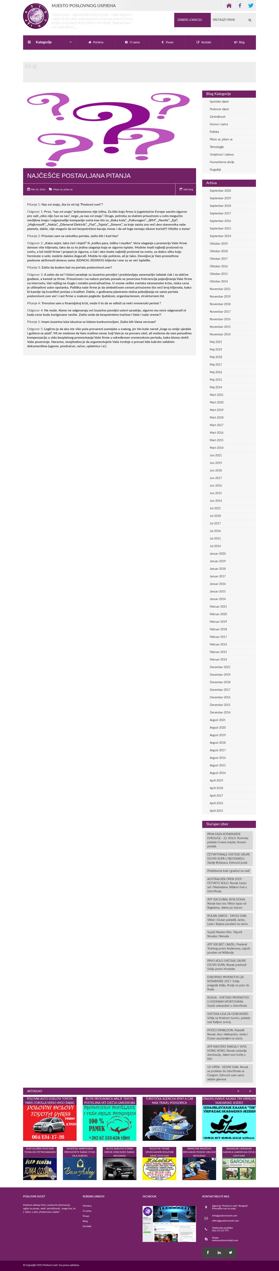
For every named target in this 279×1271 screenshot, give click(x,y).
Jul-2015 (215, 538)
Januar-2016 (218, 584)
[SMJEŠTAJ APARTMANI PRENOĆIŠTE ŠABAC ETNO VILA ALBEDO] (80, 1168)
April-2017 (216, 795)
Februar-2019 (218, 621)
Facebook (239, 5)
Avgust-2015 (218, 765)
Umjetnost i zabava (222, 154)
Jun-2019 (216, 463)
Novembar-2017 (220, 311)
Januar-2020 (218, 553)
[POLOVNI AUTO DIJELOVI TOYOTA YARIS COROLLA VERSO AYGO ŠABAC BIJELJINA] (50, 1122)
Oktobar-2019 (219, 243)
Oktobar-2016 (219, 266)
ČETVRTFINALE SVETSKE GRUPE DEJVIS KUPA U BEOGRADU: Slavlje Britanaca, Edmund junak (228, 858)
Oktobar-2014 (219, 281)
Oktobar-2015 (219, 274)
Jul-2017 (215, 523)
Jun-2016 (216, 485)
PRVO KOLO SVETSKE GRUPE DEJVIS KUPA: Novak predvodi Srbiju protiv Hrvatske (226, 965)
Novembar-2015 (220, 327)
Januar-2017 (218, 576)
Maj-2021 (216, 342)
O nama (87, 1211)
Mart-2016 (216, 432)
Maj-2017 (216, 364)
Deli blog (188, 189)
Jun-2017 (216, 478)
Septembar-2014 (220, 236)
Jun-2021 (216, 455)
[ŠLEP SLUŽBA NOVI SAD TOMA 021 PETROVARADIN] (40, 1168)
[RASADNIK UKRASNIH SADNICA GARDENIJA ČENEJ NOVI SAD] (239, 1168)
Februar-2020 (218, 614)
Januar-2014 (218, 599)
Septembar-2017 (220, 213)
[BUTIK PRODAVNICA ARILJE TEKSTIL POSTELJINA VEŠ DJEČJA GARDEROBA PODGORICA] (109, 1122)
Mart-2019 (216, 410)
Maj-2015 (216, 380)
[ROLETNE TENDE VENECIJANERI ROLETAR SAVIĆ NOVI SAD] (159, 1168)
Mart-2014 (216, 448)
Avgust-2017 (218, 750)
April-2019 (216, 780)
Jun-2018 (216, 470)
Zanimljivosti (217, 116)
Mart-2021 (216, 395)
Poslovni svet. (50, 1265)
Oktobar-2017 (219, 259)
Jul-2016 (215, 531)
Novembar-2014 (220, 334)
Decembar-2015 (220, 705)
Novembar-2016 (220, 319)
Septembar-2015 (220, 228)
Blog (85, 1221)
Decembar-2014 (220, 712)
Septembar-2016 (220, 221)
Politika (214, 132)
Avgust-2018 (218, 742)
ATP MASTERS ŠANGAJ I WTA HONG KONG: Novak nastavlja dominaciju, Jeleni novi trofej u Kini (227, 1052)
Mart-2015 (216, 440)
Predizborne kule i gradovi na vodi (228, 871)
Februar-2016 (218, 644)
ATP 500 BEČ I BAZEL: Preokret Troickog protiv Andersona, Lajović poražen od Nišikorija (228, 948)
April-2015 (216, 811)
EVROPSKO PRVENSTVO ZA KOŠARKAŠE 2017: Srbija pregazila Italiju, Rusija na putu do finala (228, 983)
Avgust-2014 (218, 773)
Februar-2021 (218, 606)
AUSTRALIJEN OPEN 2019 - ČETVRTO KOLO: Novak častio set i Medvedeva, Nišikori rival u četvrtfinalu (227, 885)
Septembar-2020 (220, 190)
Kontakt (87, 1226)
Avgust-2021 (218, 720)
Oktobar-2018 (219, 251)
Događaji (215, 169)
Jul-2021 (215, 508)
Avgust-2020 (218, 727)
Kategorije (44, 42)
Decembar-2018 (220, 682)
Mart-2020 (216, 402)
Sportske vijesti (219, 101)
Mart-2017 (216, 425)
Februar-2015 (218, 652)
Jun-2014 (216, 500)
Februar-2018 (218, 629)
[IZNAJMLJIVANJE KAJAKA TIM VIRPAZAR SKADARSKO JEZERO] (229, 1122)
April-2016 (216, 803)
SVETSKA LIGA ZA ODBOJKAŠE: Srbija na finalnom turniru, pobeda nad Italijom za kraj (228, 1018)
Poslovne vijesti (219, 109)
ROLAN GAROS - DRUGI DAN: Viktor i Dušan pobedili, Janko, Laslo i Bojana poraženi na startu (227, 920)
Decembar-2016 (220, 697)
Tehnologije (217, 147)
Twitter (250, 5)
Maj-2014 (216, 387)
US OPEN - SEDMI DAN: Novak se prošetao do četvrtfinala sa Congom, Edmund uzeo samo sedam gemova (227, 1073)
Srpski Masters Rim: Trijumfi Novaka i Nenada (224, 934)
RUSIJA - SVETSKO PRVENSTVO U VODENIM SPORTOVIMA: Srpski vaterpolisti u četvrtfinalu (228, 1001)
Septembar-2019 (220, 198)
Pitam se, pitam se (63, 189)
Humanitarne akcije (222, 162)
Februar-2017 (218, 637)
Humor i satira (219, 124)
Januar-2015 (218, 591)
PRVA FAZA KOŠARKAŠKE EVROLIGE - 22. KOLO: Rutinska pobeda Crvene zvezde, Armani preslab (227, 840)
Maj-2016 (216, 372)
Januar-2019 (218, 561)
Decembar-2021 (220, 667)
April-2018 (216, 788)
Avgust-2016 (218, 758)
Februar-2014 (218, 659)
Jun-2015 (216, 493)
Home (228, 5)
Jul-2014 (215, 546)
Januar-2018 (218, 569)
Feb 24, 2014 (38, 189)
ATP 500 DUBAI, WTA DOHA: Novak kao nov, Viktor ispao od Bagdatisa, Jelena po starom (226, 903)
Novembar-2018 (220, 304)
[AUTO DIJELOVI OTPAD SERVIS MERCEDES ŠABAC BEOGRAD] (119, 1168)
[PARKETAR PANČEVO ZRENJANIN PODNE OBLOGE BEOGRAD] (199, 1168)
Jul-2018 (215, 516)
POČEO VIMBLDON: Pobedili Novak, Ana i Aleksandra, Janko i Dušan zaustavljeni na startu (227, 1034)
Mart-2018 (216, 417)
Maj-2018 (216, 357)
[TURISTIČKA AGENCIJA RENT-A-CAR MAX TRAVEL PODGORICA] (169, 1122)
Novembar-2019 (220, 296)
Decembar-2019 (220, 674)
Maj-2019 (216, 349)
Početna (87, 1206)
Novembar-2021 (220, 289)
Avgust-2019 (218, 735)
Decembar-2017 (220, 690)
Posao (86, 1216)
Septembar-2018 (220, 206)
